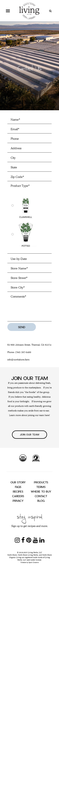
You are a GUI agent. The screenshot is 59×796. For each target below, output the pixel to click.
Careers (18, 496)
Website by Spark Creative (29, 562)
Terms (41, 486)
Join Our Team (29, 434)
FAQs (18, 486)
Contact (41, 496)
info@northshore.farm (18, 359)
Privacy (18, 500)
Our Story (18, 482)
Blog (41, 500)
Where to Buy (41, 491)
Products (41, 482)
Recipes (18, 491)
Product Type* (20, 185)
